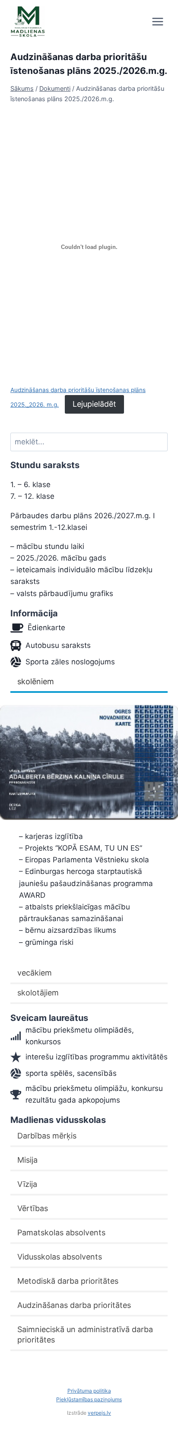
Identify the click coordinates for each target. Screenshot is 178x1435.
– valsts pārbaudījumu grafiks (61, 593)
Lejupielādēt (94, 403)
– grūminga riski (46, 942)
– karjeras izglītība (51, 836)
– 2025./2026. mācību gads (58, 558)
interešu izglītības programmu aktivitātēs (96, 1056)
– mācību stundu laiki (47, 546)
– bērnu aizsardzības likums (67, 930)
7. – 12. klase (32, 496)
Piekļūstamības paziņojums (89, 1399)
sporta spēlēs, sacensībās (71, 1073)
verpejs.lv (99, 1412)
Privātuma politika (89, 1390)
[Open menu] (157, 21)
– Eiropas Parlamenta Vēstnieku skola (84, 859)
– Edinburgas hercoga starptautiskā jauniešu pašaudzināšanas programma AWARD (86, 883)
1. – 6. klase (30, 484)
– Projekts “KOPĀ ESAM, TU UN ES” (80, 848)
